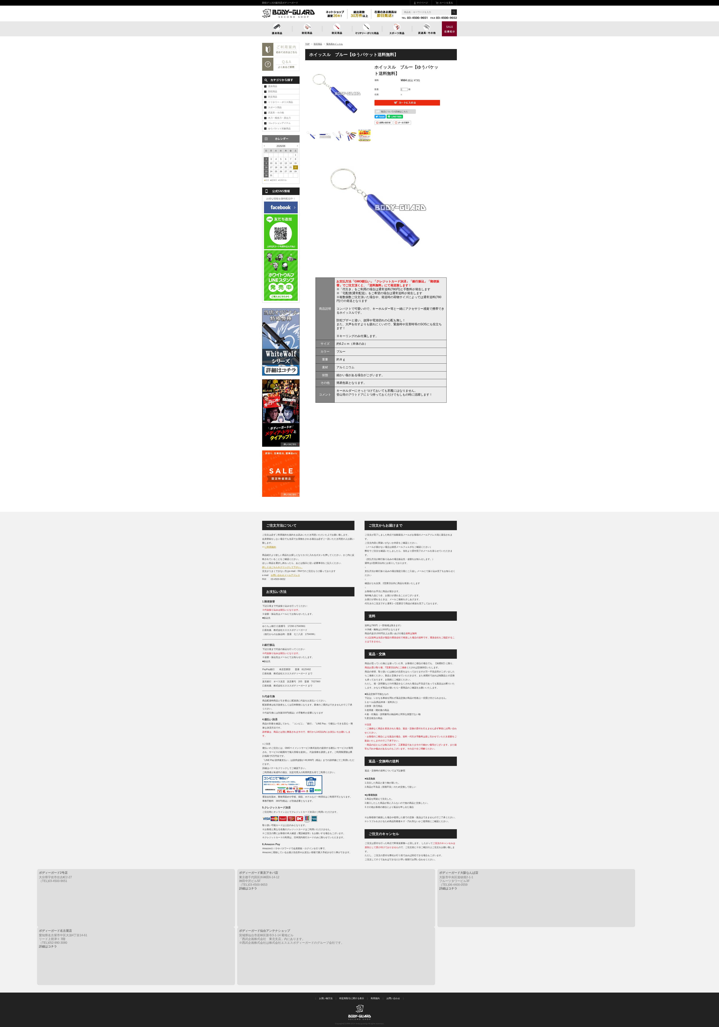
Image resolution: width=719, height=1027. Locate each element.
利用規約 (375, 998)
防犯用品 (307, 28)
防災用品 (337, 28)
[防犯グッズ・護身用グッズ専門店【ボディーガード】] (288, 16)
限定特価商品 (449, 28)
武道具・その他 (427, 28)
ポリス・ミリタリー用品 (367, 28)
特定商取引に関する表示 (351, 998)
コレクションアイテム (279, 123)
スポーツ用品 (397, 28)
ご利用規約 (270, 547)
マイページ (422, 2)
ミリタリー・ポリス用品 (280, 102)
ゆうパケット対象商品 (279, 128)
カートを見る (446, 2)
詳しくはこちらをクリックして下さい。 (282, 567)
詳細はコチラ (248, 888)
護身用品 (277, 28)
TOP (307, 44)
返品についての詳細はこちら (394, 111)
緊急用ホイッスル (334, 44)
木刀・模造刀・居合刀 (279, 118)
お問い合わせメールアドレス (285, 575)
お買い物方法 (326, 998)
